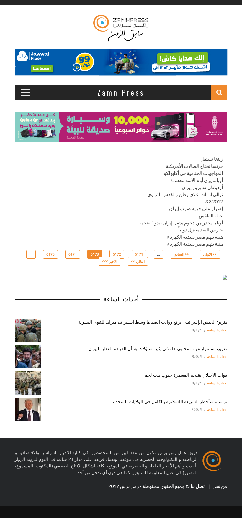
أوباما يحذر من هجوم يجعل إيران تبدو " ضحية (181, 222)
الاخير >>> (109, 261)
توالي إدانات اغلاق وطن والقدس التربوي (185, 194)
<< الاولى (210, 254)
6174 (72, 254)
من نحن (219, 486)
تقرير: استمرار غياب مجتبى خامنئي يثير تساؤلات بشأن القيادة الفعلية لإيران (157, 348)
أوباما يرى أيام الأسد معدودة (196, 180)
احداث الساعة (217, 330)
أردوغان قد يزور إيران (202, 187)
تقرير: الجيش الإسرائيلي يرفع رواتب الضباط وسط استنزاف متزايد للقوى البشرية (152, 321)
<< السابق (181, 254)
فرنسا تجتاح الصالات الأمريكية (194, 166)
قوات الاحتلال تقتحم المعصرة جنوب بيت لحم (186, 374)
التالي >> (138, 261)
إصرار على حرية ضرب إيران (196, 208)
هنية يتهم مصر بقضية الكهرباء (195, 236)
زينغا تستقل (211, 159)
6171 (139, 254)
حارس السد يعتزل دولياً (200, 229)
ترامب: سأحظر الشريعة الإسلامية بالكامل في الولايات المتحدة (170, 401)
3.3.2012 (214, 201)
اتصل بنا (199, 486)
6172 (117, 254)
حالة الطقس (211, 215)
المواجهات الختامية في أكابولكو (193, 173)
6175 (50, 254)
